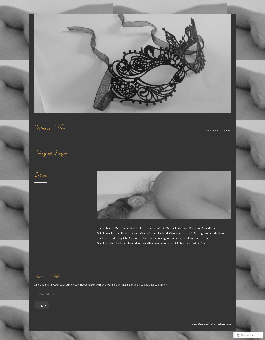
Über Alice (212, 130)
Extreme (40, 175)
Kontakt (227, 130)
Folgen (41, 305)
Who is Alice (49, 128)
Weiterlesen (201, 243)
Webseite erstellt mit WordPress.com (211, 324)
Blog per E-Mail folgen (47, 276)
